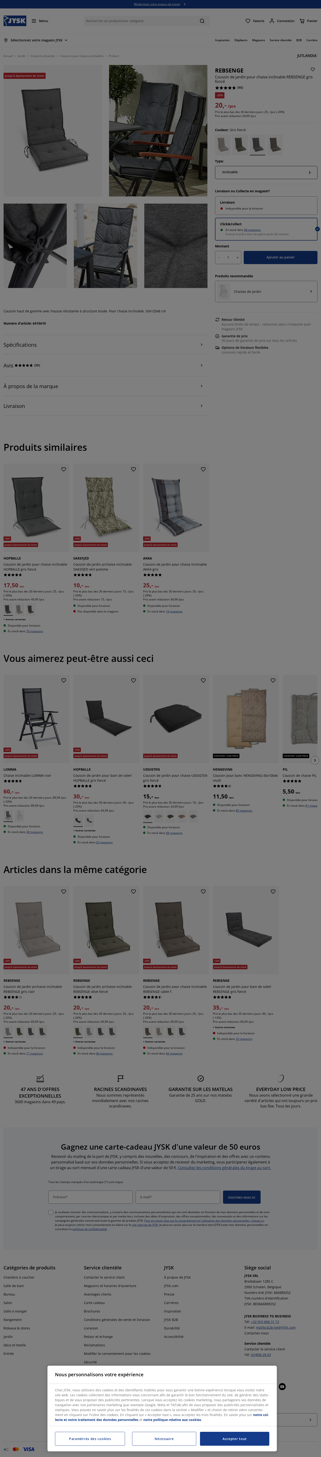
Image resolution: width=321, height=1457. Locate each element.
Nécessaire (164, 1439)
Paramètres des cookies (90, 1439)
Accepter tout (235, 1439)
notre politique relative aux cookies (172, 1419)
